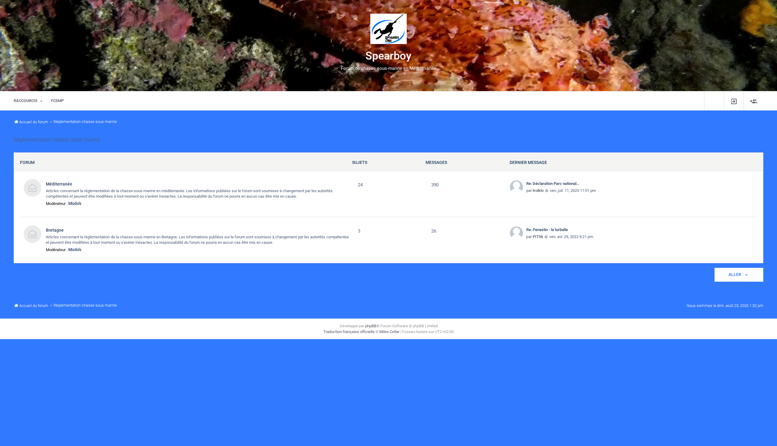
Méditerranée (59, 184)
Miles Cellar (389, 331)
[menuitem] (734, 101)
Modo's (74, 203)
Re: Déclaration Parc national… (552, 183)
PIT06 (538, 236)
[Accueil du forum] (388, 29)
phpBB (370, 326)
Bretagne (55, 230)
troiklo (538, 190)
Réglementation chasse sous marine (57, 140)
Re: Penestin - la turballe (547, 229)
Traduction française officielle (349, 331)
